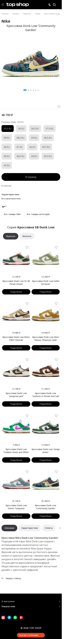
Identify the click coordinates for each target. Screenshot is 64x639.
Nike (5, 21)
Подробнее (16, 291)
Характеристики (29, 528)
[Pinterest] (21, 617)
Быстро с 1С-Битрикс (29, 635)
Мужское (10, 236)
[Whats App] (15, 617)
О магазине (8, 601)
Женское (26, 236)
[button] (25, 90)
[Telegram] (9, 617)
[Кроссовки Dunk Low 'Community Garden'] (30, 62)
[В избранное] (58, 106)
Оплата (49, 528)
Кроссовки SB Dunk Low (35, 227)
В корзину (30, 177)
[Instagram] (3, 617)
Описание (9, 528)
